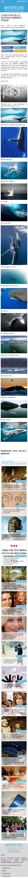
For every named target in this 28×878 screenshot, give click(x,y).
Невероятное (6, 873)
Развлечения (6, 868)
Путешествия (6, 876)
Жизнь (4, 870)
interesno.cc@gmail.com (14, 852)
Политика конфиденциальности (11, 865)
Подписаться (22, 1)
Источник (3, 457)
